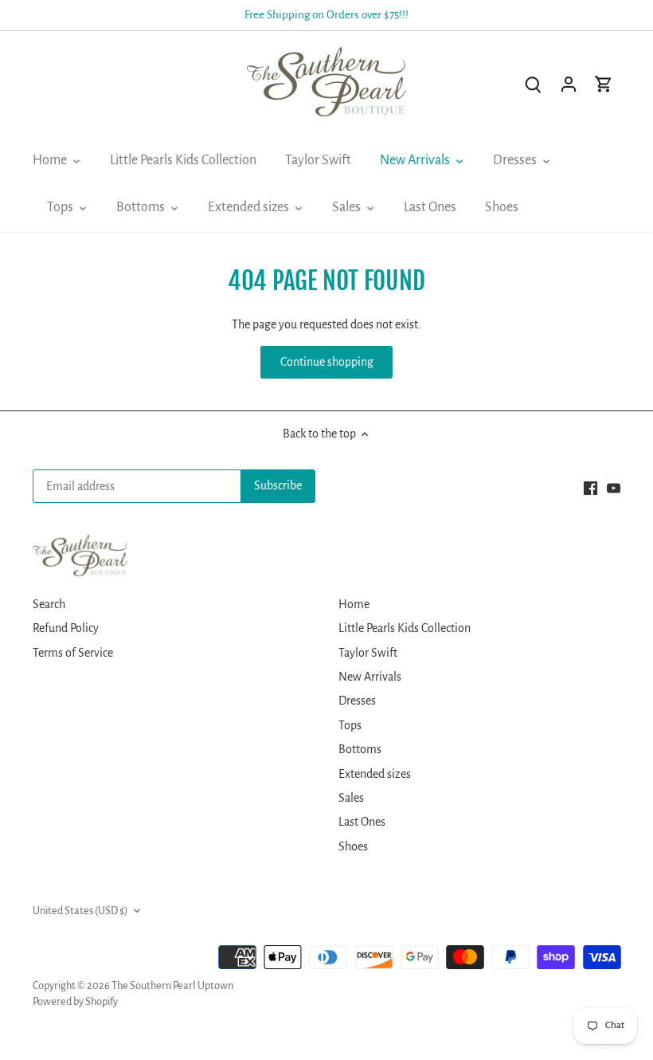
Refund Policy (66, 628)
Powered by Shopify (75, 1001)
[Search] (533, 84)
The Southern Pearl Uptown (172, 985)
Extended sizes (374, 774)
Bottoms (359, 749)
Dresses (357, 700)
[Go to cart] (603, 84)
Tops (350, 725)
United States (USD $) (80, 911)
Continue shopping (326, 361)
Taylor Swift (367, 652)
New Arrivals (369, 676)
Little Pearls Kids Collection (404, 628)
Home (354, 604)
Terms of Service (73, 652)
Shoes (353, 846)
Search (49, 604)
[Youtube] (613, 488)
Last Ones (361, 821)
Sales (351, 797)
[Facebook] (590, 488)
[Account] (568, 84)
